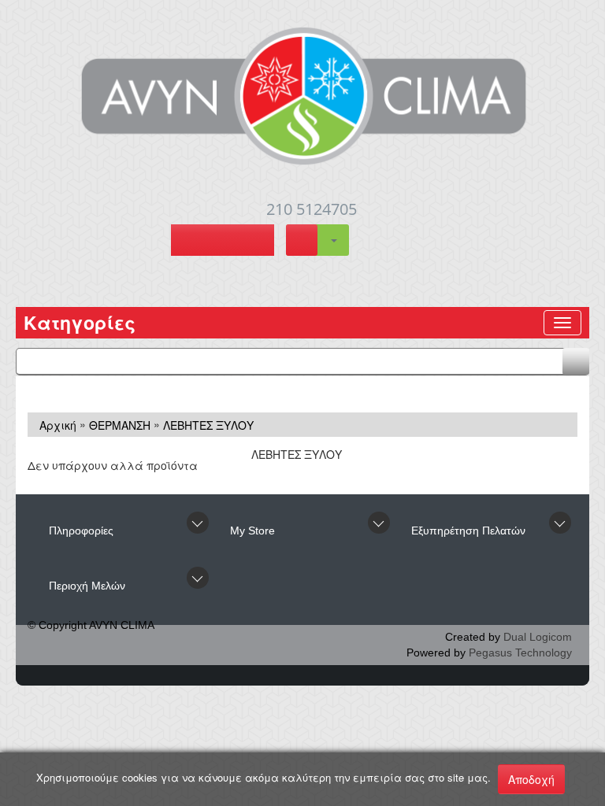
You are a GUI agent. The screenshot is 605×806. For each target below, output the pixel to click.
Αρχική (57, 425)
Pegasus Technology (520, 652)
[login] (222, 242)
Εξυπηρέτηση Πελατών (468, 530)
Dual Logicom (537, 636)
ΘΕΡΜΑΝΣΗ (119, 425)
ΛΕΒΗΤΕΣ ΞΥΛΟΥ (208, 425)
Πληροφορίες (81, 530)
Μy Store (252, 530)
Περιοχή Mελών (87, 585)
